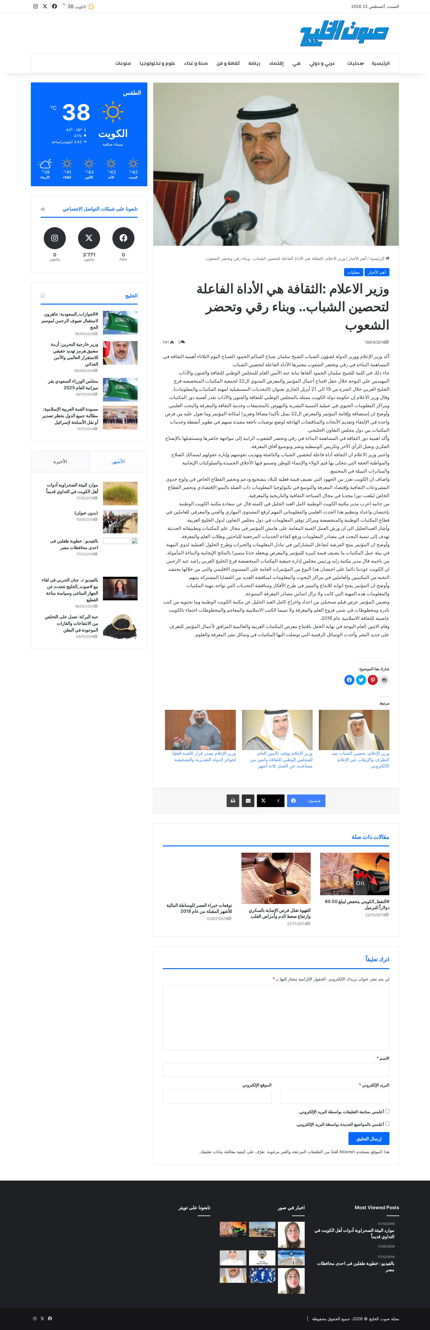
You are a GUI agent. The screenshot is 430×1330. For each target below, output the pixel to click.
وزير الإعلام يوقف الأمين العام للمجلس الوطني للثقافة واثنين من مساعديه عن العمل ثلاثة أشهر (281, 759)
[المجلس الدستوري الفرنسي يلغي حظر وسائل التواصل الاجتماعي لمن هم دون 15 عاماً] (262, 1275)
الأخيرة (60, 461)
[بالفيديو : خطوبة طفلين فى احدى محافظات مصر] (120, 555)
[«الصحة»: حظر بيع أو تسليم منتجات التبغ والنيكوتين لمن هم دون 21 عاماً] (262, 1257)
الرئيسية (381, 63)
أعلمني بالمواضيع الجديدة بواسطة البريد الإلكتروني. (340, 1124)
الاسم (382, 1058)
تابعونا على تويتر (194, 1207)
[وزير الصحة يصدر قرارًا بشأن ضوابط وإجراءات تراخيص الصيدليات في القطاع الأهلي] (233, 1275)
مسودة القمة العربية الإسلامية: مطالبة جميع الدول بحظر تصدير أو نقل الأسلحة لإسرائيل (70, 415)
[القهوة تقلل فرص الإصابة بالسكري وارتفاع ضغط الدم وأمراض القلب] (276, 878)
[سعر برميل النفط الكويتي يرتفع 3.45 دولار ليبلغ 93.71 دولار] (233, 1229)
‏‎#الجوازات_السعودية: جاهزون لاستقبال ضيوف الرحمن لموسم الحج (70, 320)
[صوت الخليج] (344, 33)
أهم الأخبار (357, 258)
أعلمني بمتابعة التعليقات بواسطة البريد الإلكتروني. (341, 1111)
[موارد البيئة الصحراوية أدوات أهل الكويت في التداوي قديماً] (120, 493)
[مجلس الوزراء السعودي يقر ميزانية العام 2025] (120, 389)
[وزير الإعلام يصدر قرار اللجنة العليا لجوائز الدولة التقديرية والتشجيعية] (200, 730)
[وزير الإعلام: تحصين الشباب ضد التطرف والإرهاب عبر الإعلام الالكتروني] (354, 730)
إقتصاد (276, 63)
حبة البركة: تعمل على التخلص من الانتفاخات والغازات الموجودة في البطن (71, 623)
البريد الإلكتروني (374, 1084)
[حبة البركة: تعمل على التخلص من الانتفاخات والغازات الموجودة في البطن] (120, 627)
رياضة (254, 63)
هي (296, 63)
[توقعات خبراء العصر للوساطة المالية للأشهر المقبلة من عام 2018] (197, 876)
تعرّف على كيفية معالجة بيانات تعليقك (232, 1151)
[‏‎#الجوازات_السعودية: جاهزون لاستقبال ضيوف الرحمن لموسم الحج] (120, 322)
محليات (355, 63)
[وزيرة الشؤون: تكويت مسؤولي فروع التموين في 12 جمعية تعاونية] (233, 1257)
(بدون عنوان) (86, 512)
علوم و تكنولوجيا (157, 63)
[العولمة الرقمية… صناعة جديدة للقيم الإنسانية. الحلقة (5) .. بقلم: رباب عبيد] (291, 1281)
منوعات (123, 63)
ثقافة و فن (228, 63)
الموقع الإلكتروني (257, 1084)
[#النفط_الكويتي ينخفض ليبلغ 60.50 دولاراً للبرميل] (354, 874)
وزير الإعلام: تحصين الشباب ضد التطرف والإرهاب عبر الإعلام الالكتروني (360, 759)
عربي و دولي (322, 63)
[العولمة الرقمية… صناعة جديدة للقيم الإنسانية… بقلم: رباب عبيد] (291, 1235)
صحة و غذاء (196, 63)
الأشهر (118, 461)
